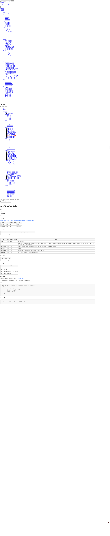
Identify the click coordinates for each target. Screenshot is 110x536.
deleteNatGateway (8, 89)
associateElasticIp (8, 52)
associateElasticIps (8, 87)
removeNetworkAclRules (9, 46)
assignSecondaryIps (8, 51)
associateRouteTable (8, 31)
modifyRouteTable (8, 30)
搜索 (12, 1)
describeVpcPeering (8, 83)
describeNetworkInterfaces (10, 58)
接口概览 (2, 8)
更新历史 (2, 9)
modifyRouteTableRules (6, 4)
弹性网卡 (4, 50)
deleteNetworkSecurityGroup (10, 72)
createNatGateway (8, 88)
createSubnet (7, 22)
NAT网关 (4, 86)
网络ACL (4, 39)
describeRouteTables (9, 36)
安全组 (4, 70)
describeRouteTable (10, 137)
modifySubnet (7, 24)
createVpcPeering (8, 81)
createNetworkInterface (9, 55)
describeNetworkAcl (9, 49)
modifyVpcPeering (8, 85)
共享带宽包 (5, 61)
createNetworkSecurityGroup (10, 71)
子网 (4, 21)
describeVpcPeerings (9, 84)
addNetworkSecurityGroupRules (11, 74)
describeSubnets (8, 25)
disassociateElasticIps (9, 92)
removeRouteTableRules (9, 34)
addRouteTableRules (9, 33)
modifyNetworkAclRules (9, 47)
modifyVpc (7, 18)
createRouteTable (8, 28)
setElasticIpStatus (8, 94)
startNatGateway (8, 95)
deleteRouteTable (8, 29)
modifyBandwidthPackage (10, 67)
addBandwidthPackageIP (9, 63)
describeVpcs (7, 19)
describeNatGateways (9, 91)
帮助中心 (2, 199)
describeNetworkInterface (9, 57)
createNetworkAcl (8, 40)
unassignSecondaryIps (9, 54)
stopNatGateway (8, 96)
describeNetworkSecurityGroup (11, 78)
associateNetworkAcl (9, 43)
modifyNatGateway (8, 93)
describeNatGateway (9, 90)
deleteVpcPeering (8, 82)
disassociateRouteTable (9, 32)
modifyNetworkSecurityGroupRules (11, 76)
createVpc (7, 16)
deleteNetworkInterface (9, 56)
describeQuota (7, 13)
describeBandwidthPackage (10, 65)
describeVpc (7, 20)
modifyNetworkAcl (8, 42)
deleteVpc (7, 17)
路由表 (4, 27)
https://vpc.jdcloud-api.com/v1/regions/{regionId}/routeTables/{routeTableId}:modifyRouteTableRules (17, 220)
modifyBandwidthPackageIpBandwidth (12, 68)
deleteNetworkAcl (8, 41)
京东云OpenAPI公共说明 (20, 278)
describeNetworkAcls (9, 48)
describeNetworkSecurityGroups (11, 77)
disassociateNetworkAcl (9, 44)
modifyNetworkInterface (9, 59)
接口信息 (2, 10)
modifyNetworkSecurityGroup (10, 73)
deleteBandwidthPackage (9, 64)
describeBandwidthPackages (10, 66)
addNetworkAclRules (9, 45)
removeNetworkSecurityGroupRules (11, 75)
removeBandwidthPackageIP (10, 69)
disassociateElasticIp (8, 53)
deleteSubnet (7, 23)
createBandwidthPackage (9, 62)
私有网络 (4, 14)
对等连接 (4, 79)
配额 (4, 12)
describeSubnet (8, 26)
